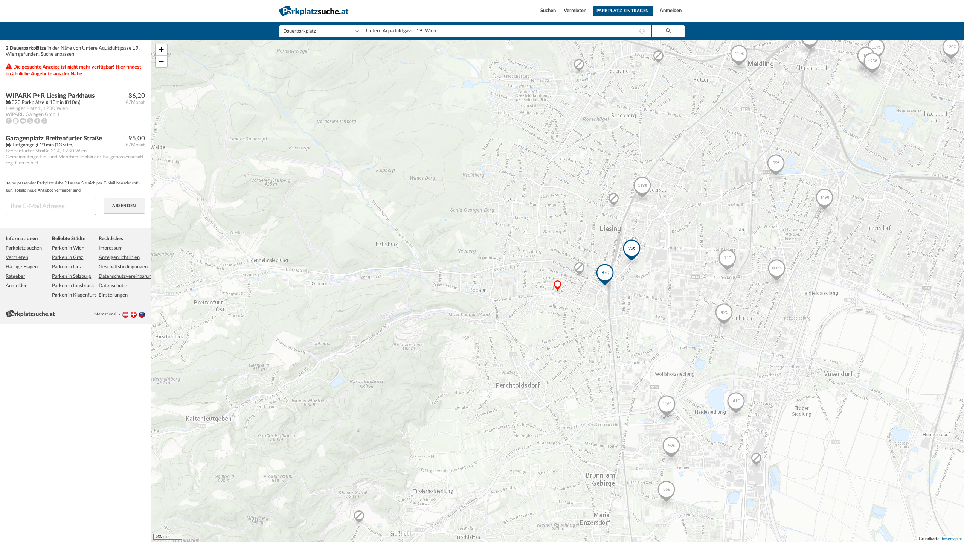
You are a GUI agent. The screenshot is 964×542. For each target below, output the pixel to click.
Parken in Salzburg (71, 276)
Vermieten (575, 10)
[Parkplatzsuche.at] (125, 314)
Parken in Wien (68, 248)
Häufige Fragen (22, 267)
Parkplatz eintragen (622, 11)
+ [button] (161, 50)
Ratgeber (15, 276)
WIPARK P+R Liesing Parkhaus (50, 96)
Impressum (111, 248)
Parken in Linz (67, 267)
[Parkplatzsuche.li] (142, 314)
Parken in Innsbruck (73, 285)
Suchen (548, 10)
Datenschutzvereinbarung (126, 276)
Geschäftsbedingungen (123, 267)
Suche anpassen (57, 54)
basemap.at (952, 539)
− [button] (161, 61)
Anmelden (671, 10)
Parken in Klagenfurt (74, 295)
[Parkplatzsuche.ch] (134, 314)
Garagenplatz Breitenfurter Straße (54, 138)
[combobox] (507, 31)
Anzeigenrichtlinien (119, 257)
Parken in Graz (67, 257)
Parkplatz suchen (24, 248)
